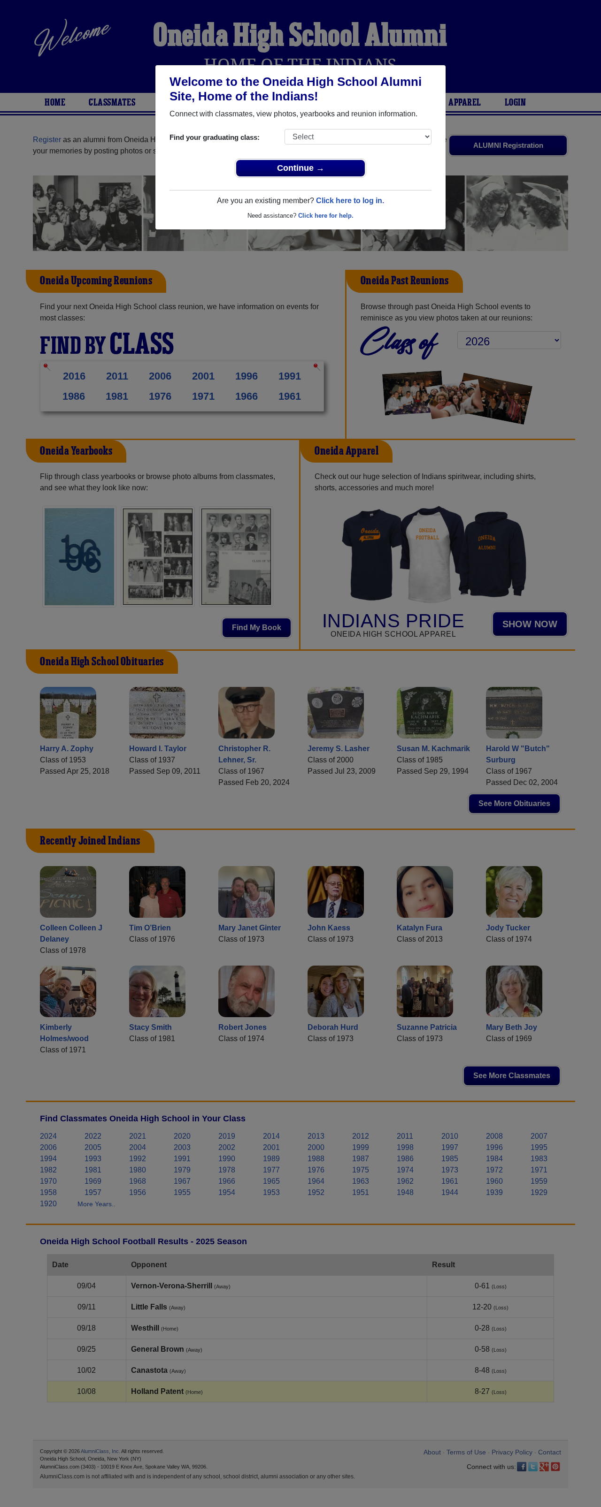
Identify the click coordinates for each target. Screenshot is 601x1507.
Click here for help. (326, 215)
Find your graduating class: (215, 137)
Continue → (300, 168)
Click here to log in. (350, 201)
